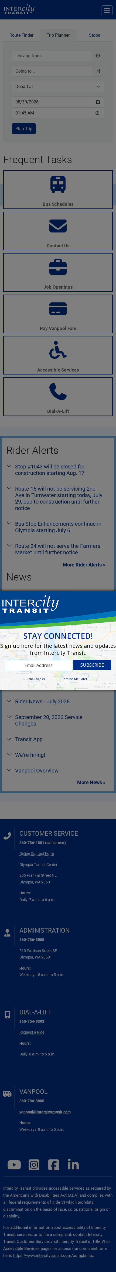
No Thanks (37, 679)
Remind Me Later (74, 679)
